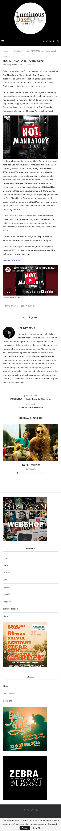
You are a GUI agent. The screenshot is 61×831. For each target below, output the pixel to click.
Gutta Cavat (10, 306)
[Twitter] (47, 41)
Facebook (17, 260)
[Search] (58, 41)
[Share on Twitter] (32, 317)
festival (6, 587)
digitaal (20, 246)
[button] (5, 448)
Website (7, 260)
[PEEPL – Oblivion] (30, 442)
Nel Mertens (17, 64)
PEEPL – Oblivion (30, 465)
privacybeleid (9, 693)
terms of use (9, 701)
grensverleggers (10, 609)
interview (7, 594)
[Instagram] (50, 41)
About (5, 686)
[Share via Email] (35, 317)
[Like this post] (26, 317)
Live (5, 580)
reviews (6, 572)
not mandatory (28, 306)
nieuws (6, 565)
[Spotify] (53, 41)
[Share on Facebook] (29, 317)
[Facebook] (43, 41)
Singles (17, 51)
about (5, 616)
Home (5, 51)
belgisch (7, 601)
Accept (25, 828)
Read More (37, 828)
